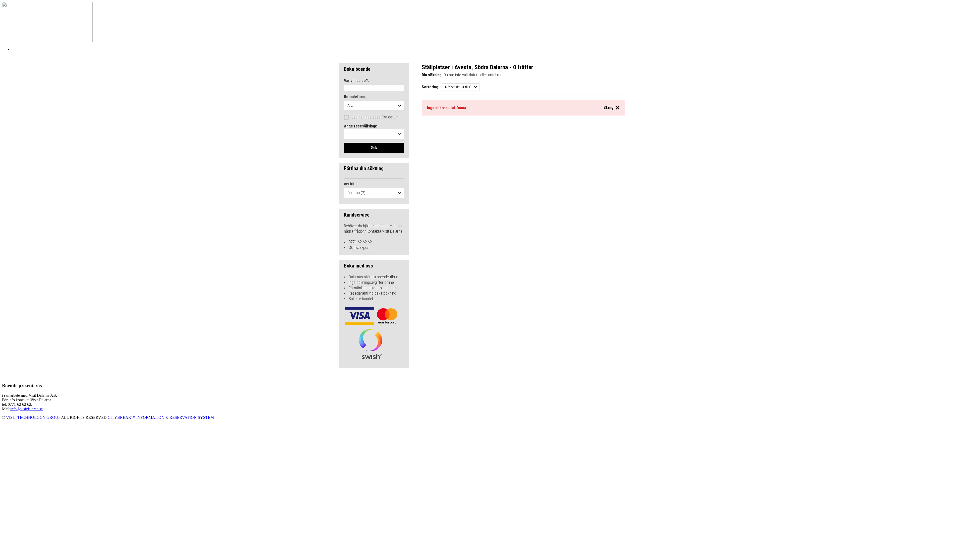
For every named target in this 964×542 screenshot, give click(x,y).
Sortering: (430, 87)
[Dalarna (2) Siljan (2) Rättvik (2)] (374, 193)
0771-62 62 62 (360, 242)
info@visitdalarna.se (26, 409)
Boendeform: (355, 97)
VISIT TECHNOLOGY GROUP (33, 417)
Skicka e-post (360, 247)
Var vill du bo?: (356, 81)
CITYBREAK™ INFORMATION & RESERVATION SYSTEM (161, 417)
